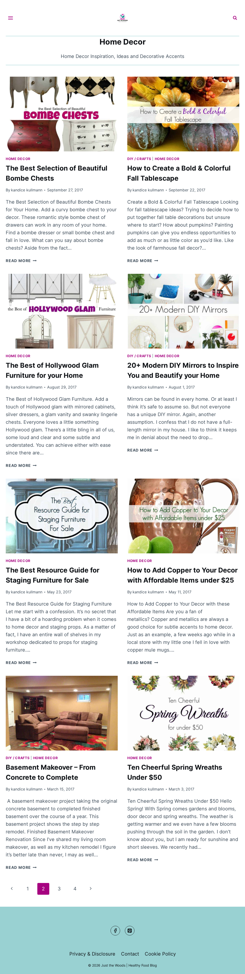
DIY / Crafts (139, 159)
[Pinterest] (129, 930)
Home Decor (18, 159)
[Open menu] (11, 18)
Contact (130, 954)
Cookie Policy (160, 954)
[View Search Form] (235, 18)
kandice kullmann (26, 190)
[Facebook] (115, 930)
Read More (21, 260)
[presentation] (62, 114)
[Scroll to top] (232, 966)
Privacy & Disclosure (92, 954)
